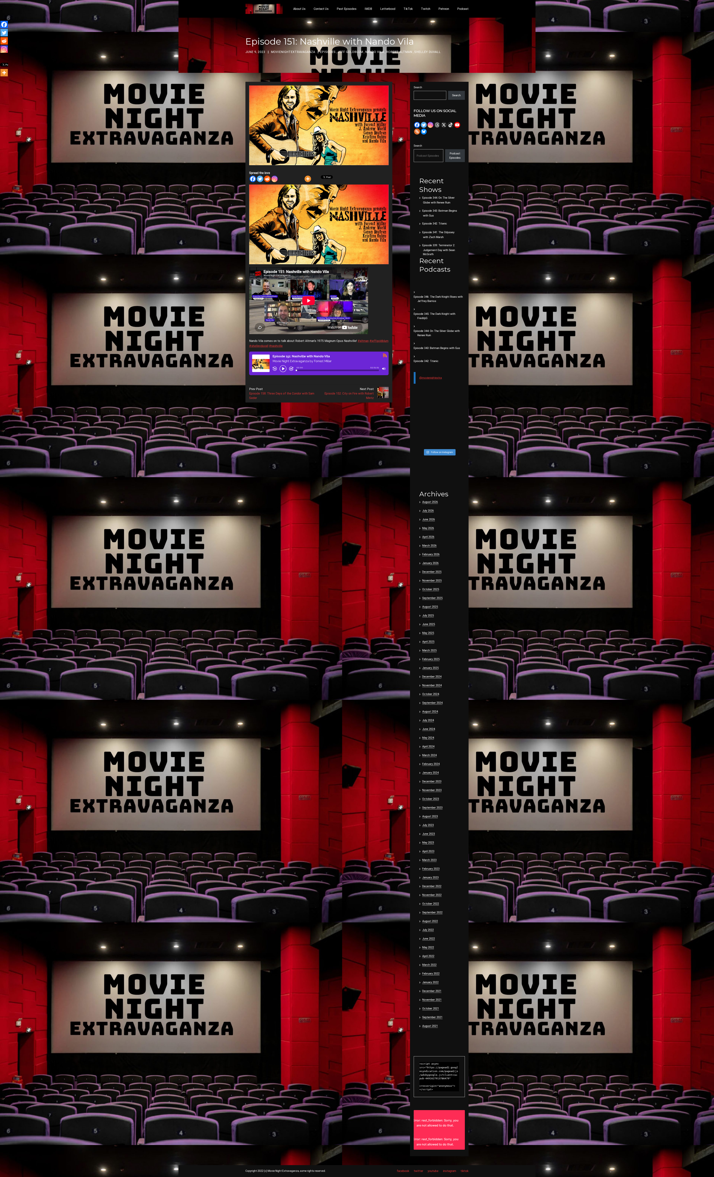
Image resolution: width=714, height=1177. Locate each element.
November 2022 (432, 895)
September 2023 (432, 807)
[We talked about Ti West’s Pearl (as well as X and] (446, 443)
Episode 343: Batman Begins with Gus (437, 348)
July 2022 (428, 930)
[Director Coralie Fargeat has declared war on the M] (432, 410)
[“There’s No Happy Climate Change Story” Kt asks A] (459, 434)
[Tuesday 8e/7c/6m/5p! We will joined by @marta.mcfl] (446, 434)
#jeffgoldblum (378, 341)
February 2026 (431, 554)
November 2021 (432, 999)
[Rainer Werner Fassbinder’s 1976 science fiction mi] (419, 434)
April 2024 (428, 746)
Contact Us (321, 9)
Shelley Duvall (427, 52)
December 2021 (431, 991)
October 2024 (430, 694)
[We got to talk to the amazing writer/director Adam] (419, 443)
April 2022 (428, 956)
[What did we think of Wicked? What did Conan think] (459, 418)
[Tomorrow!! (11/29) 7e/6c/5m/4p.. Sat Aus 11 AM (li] (432, 418)
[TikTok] (451, 125)
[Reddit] (267, 179)
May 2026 (428, 528)
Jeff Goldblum (350, 52)
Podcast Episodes (455, 155)
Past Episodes (346, 9)
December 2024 (431, 676)
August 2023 (430, 816)
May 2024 (428, 737)
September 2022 (432, 912)
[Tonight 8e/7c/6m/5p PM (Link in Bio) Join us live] (419, 410)
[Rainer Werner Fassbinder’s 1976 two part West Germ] (459, 426)
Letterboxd (387, 9)
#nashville (276, 346)
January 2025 (430, 668)
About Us (299, 9)
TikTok (408, 9)
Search (418, 87)
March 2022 (429, 964)
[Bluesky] (424, 132)
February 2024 (431, 764)
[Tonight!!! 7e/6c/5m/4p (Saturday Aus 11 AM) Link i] (459, 410)
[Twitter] (260, 179)
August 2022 (430, 921)
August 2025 (430, 606)
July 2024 (428, 720)
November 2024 (432, 685)
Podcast (463, 9)
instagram (449, 1171)
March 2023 (429, 860)
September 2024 (432, 702)
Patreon (443, 9)
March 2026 (429, 545)
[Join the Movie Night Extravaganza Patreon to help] (446, 426)
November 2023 (432, 790)
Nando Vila (374, 52)
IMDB (368, 9)
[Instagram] (274, 179)
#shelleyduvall (258, 346)
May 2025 (428, 633)
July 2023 (428, 825)
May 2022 (428, 947)
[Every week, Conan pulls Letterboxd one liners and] (446, 410)
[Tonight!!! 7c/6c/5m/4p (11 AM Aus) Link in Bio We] (419, 418)
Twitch (425, 9)
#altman (363, 341)
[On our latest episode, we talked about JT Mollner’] (446, 418)
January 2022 (430, 982)
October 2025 (430, 589)
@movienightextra (430, 377)
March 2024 (429, 755)
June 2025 (428, 624)
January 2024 (430, 772)
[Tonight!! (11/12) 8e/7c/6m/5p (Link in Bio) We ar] (459, 443)
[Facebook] (253, 179)
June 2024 (428, 729)
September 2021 (432, 1017)
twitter (418, 1171)
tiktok (465, 1171)
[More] (308, 179)
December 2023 (431, 781)
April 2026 (428, 537)
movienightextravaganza (293, 52)
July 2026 (428, 510)
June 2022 (428, 938)
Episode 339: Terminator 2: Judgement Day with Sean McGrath (438, 250)
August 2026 (430, 502)
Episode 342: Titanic (434, 223)
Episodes (328, 52)
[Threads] (437, 125)
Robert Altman (399, 52)
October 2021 (430, 1008)
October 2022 (430, 903)
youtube (433, 1171)
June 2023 (428, 833)
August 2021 (430, 1026)
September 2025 (432, 598)
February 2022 (431, 973)
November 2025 (432, 580)
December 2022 (431, 886)
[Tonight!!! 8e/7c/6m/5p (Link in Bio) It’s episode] (419, 426)
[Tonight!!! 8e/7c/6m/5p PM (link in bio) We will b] (432, 434)
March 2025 (429, 650)
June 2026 (428, 519)
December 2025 (431, 571)
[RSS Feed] (417, 132)
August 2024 (430, 711)
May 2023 (428, 842)
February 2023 (431, 868)
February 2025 (431, 659)
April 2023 (428, 851)
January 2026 (430, 563)
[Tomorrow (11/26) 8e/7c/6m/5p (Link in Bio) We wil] (432, 426)
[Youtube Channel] (457, 125)
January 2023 (430, 877)
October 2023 (430, 799)
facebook (403, 1171)
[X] (444, 125)
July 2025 (428, 615)
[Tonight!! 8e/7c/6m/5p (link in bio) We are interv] (432, 443)
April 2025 (428, 641)
